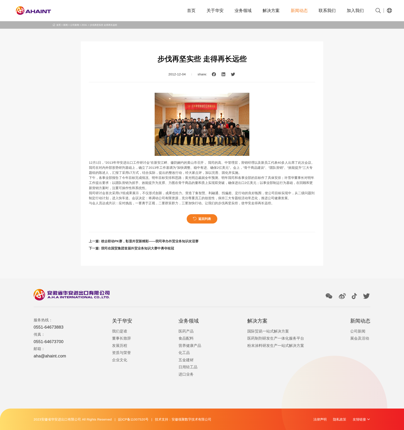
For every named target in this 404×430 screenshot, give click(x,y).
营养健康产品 (189, 345)
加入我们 (355, 10)
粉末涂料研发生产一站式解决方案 (275, 345)
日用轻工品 (187, 367)
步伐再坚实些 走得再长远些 (103, 25)
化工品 (184, 352)
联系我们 (327, 10)
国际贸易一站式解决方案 (268, 331)
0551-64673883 (48, 327)
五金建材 (186, 360)
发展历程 (119, 345)
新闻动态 (299, 10)
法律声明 (320, 419)
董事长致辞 (121, 338)
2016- (84, 25)
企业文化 (119, 360)
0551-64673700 (48, 341)
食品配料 (186, 338)
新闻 (65, 25)
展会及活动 (359, 338)
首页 (191, 10)
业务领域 (243, 10)
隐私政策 (339, 419)
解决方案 (271, 10)
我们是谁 (119, 331)
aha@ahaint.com (50, 356)
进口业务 (186, 374)
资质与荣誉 (121, 352)
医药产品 (186, 331)
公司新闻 (74, 25)
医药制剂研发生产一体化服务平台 (275, 338)
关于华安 (215, 10)
